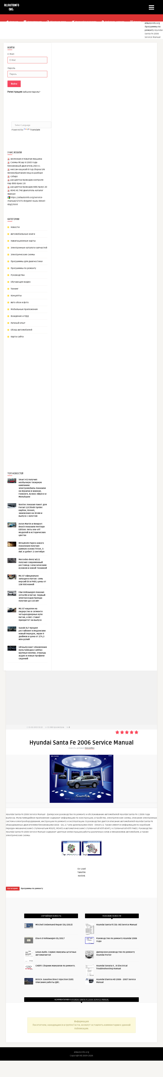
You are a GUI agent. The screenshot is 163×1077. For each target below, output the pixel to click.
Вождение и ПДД (20, 316)
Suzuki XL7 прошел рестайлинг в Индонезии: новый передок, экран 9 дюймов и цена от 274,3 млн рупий (32, 634)
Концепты (16, 295)
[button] (151, 7)
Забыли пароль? (31, 92)
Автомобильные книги (23, 234)
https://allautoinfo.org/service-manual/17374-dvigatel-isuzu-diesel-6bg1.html (26, 201)
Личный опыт (18, 323)
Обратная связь (58, 22)
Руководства (18, 275)
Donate (137, 22)
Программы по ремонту (23, 268)
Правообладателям (85, 22)
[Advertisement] (31, 399)
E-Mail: (11, 54)
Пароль (11, 68)
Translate (35, 129)
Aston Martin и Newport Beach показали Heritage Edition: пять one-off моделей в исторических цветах (32, 530)
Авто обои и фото (20, 302)
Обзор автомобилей (21, 329)
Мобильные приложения (24, 309)
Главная (13, 22)
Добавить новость (115, 22)
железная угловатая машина (26, 159)
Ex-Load (82, 868)
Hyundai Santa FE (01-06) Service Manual (116, 924)
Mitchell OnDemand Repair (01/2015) (53, 924)
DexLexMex (89, 748)
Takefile (82, 872)
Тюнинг (14, 288)
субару (14, 176)
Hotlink (81, 875)
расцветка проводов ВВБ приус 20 (29, 187)
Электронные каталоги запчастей (29, 247)
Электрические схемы (23, 254)
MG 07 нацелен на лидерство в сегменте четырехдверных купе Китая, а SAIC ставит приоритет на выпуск (31, 614)
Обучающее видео (21, 282)
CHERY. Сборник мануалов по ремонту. (55, 965)
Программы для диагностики (27, 261)
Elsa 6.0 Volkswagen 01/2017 (50, 938)
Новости (15, 227)
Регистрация (34, 22)
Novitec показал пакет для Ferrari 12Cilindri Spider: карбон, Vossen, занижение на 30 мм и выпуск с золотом (33, 510)
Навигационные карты (23, 240)
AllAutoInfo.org (152, 23)
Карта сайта (17, 336)
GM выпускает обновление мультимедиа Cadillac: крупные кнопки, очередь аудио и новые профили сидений (33, 653)
